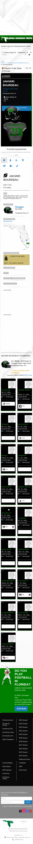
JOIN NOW (21, 709)
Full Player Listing (5, 777)
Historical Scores (24, 759)
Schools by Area (7, 720)
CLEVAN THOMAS (23, 612)
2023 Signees (6, 770)
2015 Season (23, 752)
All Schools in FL (7, 736)
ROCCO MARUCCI (23, 424)
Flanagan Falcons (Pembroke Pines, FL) (18, 62)
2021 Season (23, 731)
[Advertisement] (16, 17)
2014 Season (23, 755)
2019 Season (23, 738)
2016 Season (23, 748)
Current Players (7, 763)
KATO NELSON (6, 390)
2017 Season (23, 745)
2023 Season (23, 723)
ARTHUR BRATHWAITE (8, 581)
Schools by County (6, 724)
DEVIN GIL (5, 455)
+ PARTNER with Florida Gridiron (18, 831)
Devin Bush (28, 375)
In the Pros (5, 773)
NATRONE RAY (22, 455)
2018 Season (23, 741)
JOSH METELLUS (23, 581)
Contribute (22, 763)
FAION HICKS (5, 424)
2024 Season (23, 720)
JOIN (20, 766)
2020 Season (23, 734)
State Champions (8, 739)
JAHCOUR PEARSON (7, 644)
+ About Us (23, 821)
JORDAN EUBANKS (23, 549)
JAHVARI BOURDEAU (8, 612)
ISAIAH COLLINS (6, 549)
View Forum (23, 770)
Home (2, 61)
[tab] (4, 160)
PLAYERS (3, 62)
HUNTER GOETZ (6, 487)
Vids (4, 397)
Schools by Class (8, 732)
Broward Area (7, 221)
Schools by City (7, 728)
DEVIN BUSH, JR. (6, 513)
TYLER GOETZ (22, 518)
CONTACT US (18, 835)
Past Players (6, 766)
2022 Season (23, 727)
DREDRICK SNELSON (24, 487)
